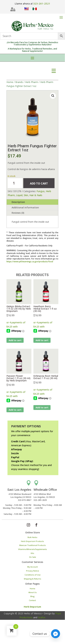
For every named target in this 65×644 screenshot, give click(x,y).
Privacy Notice (32, 571)
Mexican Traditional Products (32, 545)
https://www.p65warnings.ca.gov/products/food (29, 261)
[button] (53, 96)
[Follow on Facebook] (36, 525)
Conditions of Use (32, 574)
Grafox (41, 617)
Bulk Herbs (32, 537)
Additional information (25, 207)
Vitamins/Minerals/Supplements (32, 549)
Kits (32, 553)
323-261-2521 (41, 3)
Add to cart (39, 183)
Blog (32, 596)
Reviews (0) (18, 212)
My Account (32, 567)
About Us (32, 592)
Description (18, 202)
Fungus (41, 191)
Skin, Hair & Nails (33, 195)
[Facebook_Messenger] (55, 633)
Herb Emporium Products (32, 541)
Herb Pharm (31, 82)
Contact (32, 600)
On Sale (32, 557)
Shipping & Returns (32, 578)
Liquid (19, 195)
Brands (19, 82)
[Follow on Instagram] (28, 525)
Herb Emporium (32, 606)
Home (9, 82)
